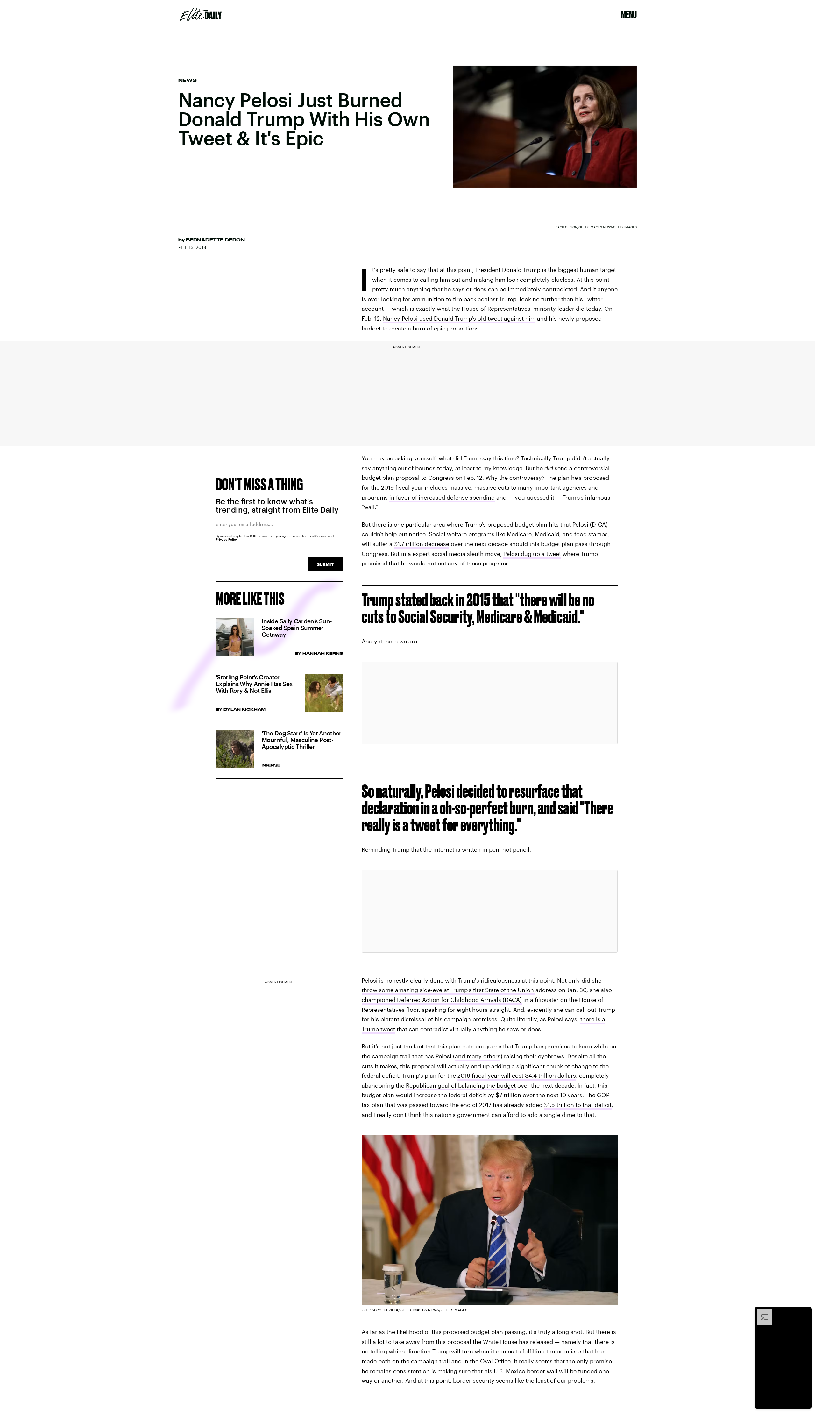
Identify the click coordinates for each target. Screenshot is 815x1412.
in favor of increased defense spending (442, 497)
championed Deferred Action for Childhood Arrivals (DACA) (442, 999)
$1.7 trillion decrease (421, 543)
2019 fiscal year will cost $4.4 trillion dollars (516, 1075)
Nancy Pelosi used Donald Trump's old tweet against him (459, 318)
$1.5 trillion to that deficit (578, 1104)
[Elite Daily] (200, 14)
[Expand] (761, 1312)
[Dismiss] (805, 1312)
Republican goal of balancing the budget (461, 1085)
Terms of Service (314, 536)
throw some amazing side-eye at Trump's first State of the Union (448, 989)
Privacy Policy (227, 539)
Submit (325, 564)
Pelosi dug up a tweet (532, 553)
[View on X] (489, 703)
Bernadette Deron (215, 240)
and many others (477, 1056)
